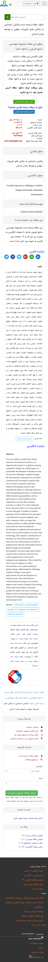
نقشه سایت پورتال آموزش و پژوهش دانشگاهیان (24, 898)
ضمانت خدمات (32, 727)
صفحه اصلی (39, 692)
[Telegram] (6, 256)
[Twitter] (19, 256)
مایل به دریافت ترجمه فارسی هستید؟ (25, 107)
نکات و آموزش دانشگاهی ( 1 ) (31, 843)
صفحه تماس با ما (39, 925)
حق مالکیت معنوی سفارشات (27, 731)
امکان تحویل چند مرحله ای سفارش (24, 738)
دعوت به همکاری (36, 943)
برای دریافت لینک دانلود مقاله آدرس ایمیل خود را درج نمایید (24, 90)
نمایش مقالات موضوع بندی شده (21, 793)
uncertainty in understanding (26, 605)
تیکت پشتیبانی (37, 952)
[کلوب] (31, 256)
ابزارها (41, 947)
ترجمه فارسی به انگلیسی (33, 875)
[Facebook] (12, 256)
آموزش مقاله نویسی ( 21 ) (32, 839)
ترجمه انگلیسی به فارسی (33, 870)
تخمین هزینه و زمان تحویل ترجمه (29, 920)
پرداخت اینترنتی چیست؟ (33, 911)
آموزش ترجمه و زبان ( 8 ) (32, 835)
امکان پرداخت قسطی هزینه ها (26, 735)
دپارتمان (39, 766)
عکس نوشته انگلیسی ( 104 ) (31, 846)
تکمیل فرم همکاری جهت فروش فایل (28, 818)
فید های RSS (37, 957)
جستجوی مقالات (32, 759)
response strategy (15, 614)
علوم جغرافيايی (35, 698)
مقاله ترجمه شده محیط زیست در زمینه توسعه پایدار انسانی (24, 661)
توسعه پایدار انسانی (24, 438)
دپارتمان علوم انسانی (12, 692)
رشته (41, 778)
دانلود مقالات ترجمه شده (29, 756)
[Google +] (25, 256)
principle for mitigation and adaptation (23, 609)
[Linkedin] (38, 256)
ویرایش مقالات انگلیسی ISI (32, 880)
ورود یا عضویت (30, 3)
